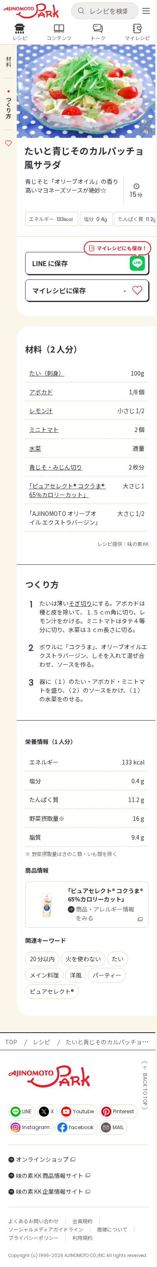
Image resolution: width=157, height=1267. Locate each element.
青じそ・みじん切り (55, 467)
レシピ (41, 1042)
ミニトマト (44, 429)
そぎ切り (80, 603)
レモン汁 (41, 410)
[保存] (8, 142)
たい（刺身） (46, 373)
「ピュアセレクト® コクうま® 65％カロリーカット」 (67, 490)
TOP (11, 1042)
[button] (105, 11)
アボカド (41, 392)
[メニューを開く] (146, 10)
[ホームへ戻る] (31, 11)
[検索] (81, 11)
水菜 (35, 448)
